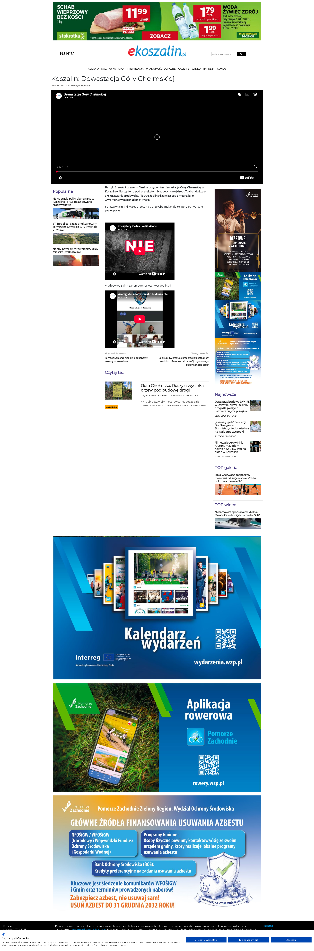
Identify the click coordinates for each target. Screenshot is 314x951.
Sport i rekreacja (130, 68)
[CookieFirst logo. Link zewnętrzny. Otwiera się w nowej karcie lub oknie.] (3, 934)
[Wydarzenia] (118, 390)
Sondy (221, 68)
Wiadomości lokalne (161, 68)
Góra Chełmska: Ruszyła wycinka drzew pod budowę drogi (172, 388)
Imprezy (209, 68)
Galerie (183, 68)
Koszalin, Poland (78, 53)
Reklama (268, 925)
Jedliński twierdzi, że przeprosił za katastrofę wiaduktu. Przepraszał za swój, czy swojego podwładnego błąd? (184, 361)
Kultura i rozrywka (102, 68)
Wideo (196, 68)
